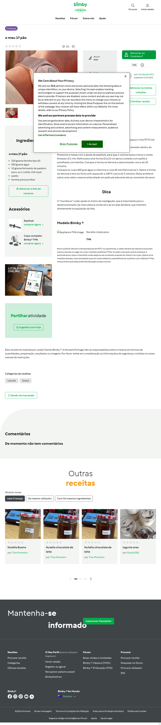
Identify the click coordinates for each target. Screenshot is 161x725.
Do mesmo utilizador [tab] (40, 498)
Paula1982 (133, 552)
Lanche (12, 380)
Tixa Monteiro (20, 552)
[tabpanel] (80, 545)
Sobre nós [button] (88, 18)
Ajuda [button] (102, 18)
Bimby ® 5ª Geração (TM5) (97, 667)
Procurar (126, 652)
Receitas (12, 652)
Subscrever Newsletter (98, 621)
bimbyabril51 (146, 74)
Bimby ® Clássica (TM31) (96, 662)
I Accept (92, 144)
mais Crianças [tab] (15, 498)
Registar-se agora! (55, 666)
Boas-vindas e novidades (97, 657)
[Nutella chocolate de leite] (61, 524)
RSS (123, 672)
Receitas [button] (60, 18)
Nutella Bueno (17, 547)
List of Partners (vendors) (52, 135)
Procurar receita (17, 657)
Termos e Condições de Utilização (72, 711)
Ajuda (94, 718)
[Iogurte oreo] (138, 524)
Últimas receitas (17, 667)
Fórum (87, 652)
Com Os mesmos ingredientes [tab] (74, 498)
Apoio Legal (106, 718)
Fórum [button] (74, 18)
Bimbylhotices (53, 676)
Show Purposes (69, 144)
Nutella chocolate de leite (59, 550)
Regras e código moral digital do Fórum (68, 718)
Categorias (14, 662)
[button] (133, 7)
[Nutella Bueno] (23, 524)
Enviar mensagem (43, 711)
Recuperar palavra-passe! (60, 671)
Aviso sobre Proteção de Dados (108, 711)
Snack (25, 380)
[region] (81, 113)
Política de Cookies (137, 711)
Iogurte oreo (131, 547)
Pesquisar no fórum (132, 662)
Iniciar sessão (53, 661)
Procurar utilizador (131, 667)
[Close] (125, 76)
